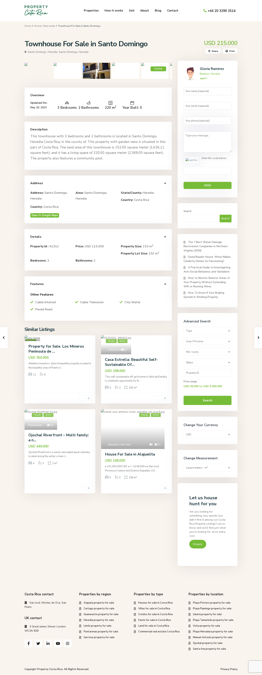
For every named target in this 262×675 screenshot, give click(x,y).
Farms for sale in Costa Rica (154, 620)
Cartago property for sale (99, 608)
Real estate (49, 25)
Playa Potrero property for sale (212, 603)
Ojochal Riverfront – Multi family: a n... (58, 437)
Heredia (148, 193)
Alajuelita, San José (119, 444)
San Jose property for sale (99, 637)
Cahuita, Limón (116, 349)
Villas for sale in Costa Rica (154, 608)
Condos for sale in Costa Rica (155, 614)
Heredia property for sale (99, 620)
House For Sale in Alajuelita (130, 454)
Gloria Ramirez (212, 68)
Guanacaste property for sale (101, 614)
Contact (172, 10)
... (62, 367)
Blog (158, 10)
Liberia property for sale (207, 614)
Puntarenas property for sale (101, 631)
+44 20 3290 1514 (222, 11)
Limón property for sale (97, 626)
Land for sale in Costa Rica (153, 626)
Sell (131, 10)
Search (187, 211)
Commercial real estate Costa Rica (159, 631)
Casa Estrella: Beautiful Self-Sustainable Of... (131, 362)
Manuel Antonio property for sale (212, 637)
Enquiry (197, 544)
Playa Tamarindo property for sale (213, 620)
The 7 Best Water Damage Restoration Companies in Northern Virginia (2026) (206, 246)
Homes (38, 25)
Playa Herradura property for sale (213, 631)
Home (28, 25)
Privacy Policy (229, 669)
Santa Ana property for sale (209, 649)
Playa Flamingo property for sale (212, 608)
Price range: (190, 381)
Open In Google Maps (44, 215)
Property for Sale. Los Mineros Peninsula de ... (56, 349)
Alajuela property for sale (99, 603)
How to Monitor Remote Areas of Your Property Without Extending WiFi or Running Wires (207, 282)
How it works (114, 10)
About (144, 10)
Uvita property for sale (206, 626)
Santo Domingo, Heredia (73, 52)
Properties (91, 10)
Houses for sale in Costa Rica (155, 603)
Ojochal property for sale (207, 643)
